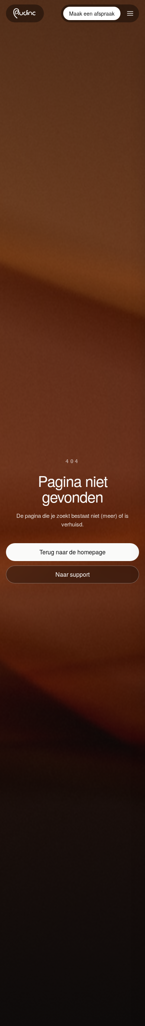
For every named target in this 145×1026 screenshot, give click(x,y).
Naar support (72, 574)
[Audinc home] (25, 13)
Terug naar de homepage (72, 552)
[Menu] (130, 13)
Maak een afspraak (92, 13)
